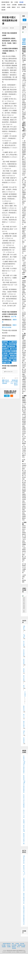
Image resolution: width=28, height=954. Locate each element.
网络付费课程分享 (23, 898)
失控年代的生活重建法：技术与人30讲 (23, 806)
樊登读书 (23, 708)
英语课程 (23, 740)
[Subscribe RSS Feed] (11, 396)
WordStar (14, 952)
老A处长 (24, 732)
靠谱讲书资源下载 (23, 838)
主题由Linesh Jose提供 (21, 952)
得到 (23, 686)
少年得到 (25, 694)
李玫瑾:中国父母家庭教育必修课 (9, 20)
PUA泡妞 (24, 636)
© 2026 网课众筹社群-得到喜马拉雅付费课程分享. (13, 950)
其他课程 (23, 661)
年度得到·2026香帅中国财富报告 (24, 764)
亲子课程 (23, 643)
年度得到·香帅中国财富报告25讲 (24, 915)
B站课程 (24, 627)
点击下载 (13, 316)
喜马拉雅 (12, 28)
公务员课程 (23, 652)
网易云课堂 (23, 724)
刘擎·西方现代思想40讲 (24, 884)
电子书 (23, 716)
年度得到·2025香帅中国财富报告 (24, 784)
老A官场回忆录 (24, 859)
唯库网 (23, 670)
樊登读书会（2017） (24, 870)
